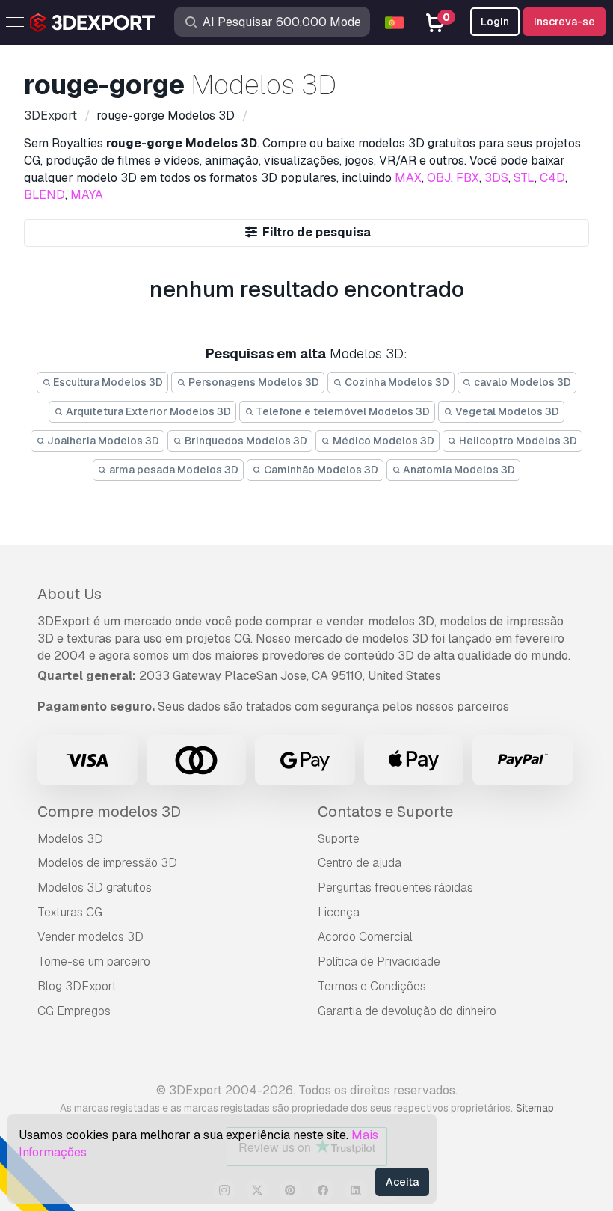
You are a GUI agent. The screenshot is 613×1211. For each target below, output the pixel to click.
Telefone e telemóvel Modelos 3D (341, 411)
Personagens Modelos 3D (252, 382)
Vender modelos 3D (90, 937)
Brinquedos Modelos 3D (244, 440)
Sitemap (535, 1108)
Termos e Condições (372, 986)
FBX (467, 178)
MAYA (86, 195)
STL (524, 178)
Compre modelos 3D (109, 811)
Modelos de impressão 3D (107, 863)
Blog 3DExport (77, 986)
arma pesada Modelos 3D (172, 469)
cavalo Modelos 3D (521, 382)
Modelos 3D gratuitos (94, 887)
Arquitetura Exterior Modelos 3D (147, 411)
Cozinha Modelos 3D (395, 382)
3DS (496, 178)
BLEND (44, 195)
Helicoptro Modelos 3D (517, 440)
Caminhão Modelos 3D (320, 469)
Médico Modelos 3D (382, 440)
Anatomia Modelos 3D (458, 469)
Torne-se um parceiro (93, 961)
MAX (408, 178)
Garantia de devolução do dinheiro (407, 1011)
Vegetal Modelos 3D (506, 411)
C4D (552, 178)
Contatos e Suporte (385, 811)
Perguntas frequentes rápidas (395, 887)
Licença (339, 912)
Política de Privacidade (379, 961)
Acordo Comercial (365, 937)
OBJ (439, 178)
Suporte (339, 839)
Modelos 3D (70, 839)
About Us (69, 594)
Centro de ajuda (359, 863)
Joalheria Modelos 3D (102, 440)
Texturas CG (69, 912)
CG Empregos (74, 1011)
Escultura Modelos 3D (107, 382)
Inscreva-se (564, 21)
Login (495, 21)
